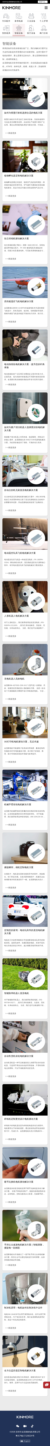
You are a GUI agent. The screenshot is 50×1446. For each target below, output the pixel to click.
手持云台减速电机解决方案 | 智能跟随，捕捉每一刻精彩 (24, 1246)
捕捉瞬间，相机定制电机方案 (18, 867)
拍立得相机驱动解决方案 (16, 238)
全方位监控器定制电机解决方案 (20, 1370)
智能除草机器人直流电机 (16, 993)
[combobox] (43, 2)
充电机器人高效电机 (14, 679)
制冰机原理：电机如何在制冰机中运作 (23, 1307)
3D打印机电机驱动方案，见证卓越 (21, 741)
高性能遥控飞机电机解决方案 (18, 301)
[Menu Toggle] (46, 7)
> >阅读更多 (10, 133)
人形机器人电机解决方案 (16, 616)
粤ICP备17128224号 (25, 1436)
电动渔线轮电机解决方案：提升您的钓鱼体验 (24, 366)
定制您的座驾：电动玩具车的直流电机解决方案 (24, 932)
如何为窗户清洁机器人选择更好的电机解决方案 (24, 429)
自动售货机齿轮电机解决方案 (18, 1056)
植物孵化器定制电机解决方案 (18, 175)
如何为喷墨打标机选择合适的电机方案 (23, 113)
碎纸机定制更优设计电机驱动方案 (21, 1119)
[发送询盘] (46, 1385)
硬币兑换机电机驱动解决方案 (18, 1182)
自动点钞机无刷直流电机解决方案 (21, 490)
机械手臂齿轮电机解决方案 (17, 804)
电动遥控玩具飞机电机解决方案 (20, 553)
